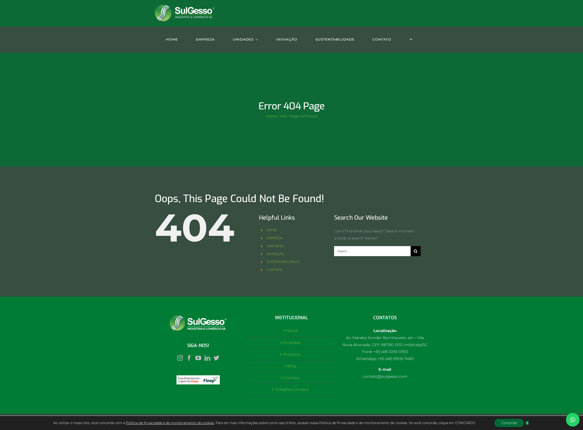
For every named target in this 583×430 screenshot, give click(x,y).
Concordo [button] (509, 423)
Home (292, 330)
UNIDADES (275, 246)
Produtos (292, 354)
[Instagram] (180, 358)
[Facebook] (189, 358)
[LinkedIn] (207, 358)
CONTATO (274, 270)
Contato (292, 378)
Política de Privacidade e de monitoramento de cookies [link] (170, 423)
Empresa (291, 342)
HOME (271, 230)
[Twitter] (216, 358)
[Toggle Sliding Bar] (411, 39)
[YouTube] (198, 358)
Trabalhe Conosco (292, 389)
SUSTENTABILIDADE (282, 262)
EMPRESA (274, 238)
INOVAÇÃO (275, 254)
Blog (291, 366)
